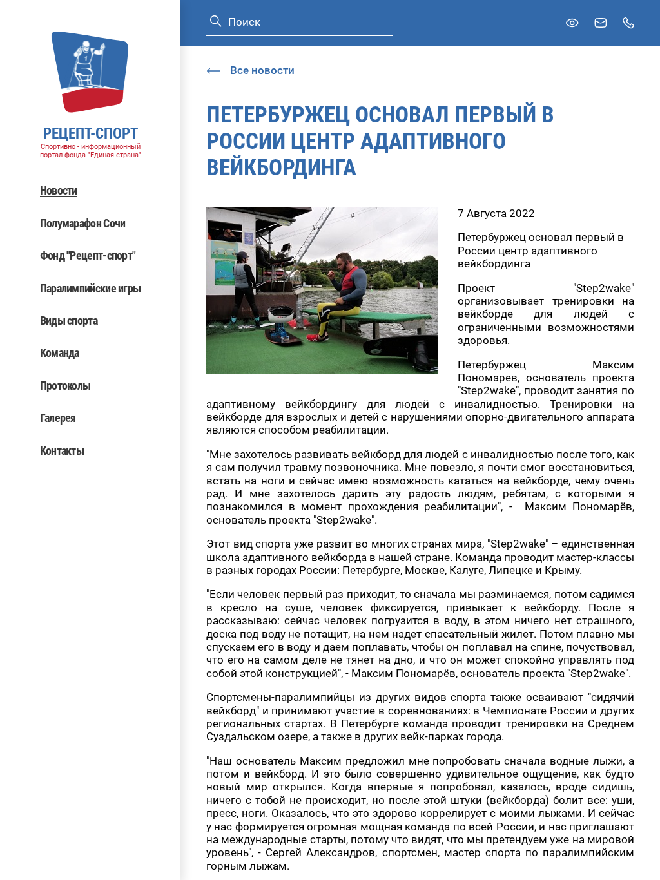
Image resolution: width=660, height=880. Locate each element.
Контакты (62, 450)
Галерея (58, 418)
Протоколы (65, 385)
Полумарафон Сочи (83, 223)
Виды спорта (68, 320)
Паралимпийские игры (90, 288)
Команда (59, 352)
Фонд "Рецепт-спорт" (88, 255)
